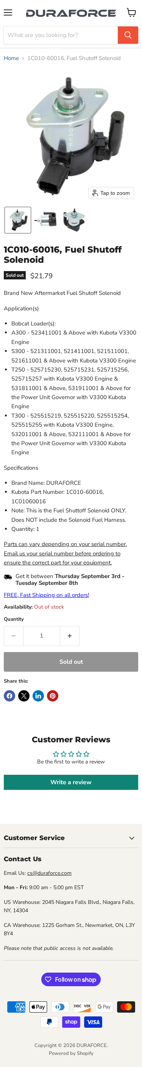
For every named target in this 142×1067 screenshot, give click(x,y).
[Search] (128, 35)
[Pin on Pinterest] (52, 696)
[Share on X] (24, 696)
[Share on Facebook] (9, 696)
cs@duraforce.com (49, 873)
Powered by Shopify (71, 1053)
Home (11, 58)
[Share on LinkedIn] (38, 696)
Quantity (14, 619)
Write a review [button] (71, 782)
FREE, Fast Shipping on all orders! (46, 595)
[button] (18, 220)
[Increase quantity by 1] (70, 636)
